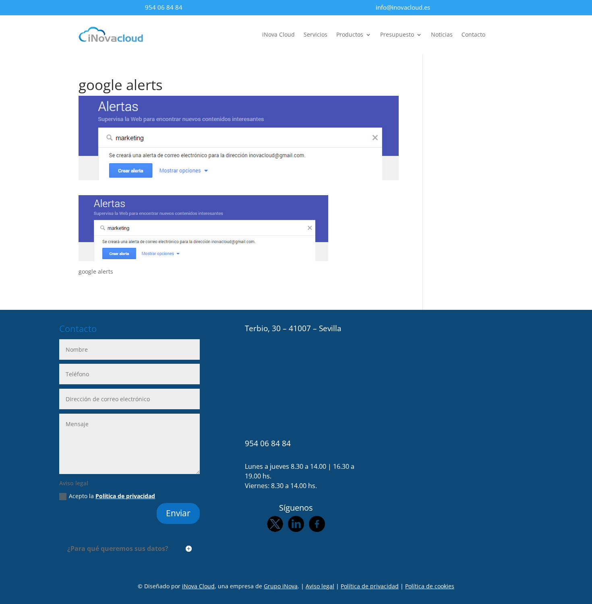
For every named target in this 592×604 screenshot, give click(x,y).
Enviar (178, 513)
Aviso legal (320, 586)
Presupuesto (397, 35)
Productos (349, 35)
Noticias (442, 35)
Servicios (315, 35)
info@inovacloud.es (403, 7)
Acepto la (112, 496)
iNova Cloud (278, 35)
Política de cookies (429, 586)
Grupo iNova (281, 586)
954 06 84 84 (163, 7)
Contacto (473, 35)
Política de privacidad (125, 496)
